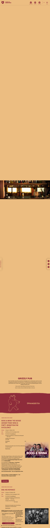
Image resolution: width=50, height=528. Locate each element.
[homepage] (6, 2)
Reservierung (7, 448)
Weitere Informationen (11, 521)
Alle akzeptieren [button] (8, 523)
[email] (49, 267)
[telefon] (49, 264)
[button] (44, 2)
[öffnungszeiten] (49, 261)
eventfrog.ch (13, 433)
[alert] (8, 519)
